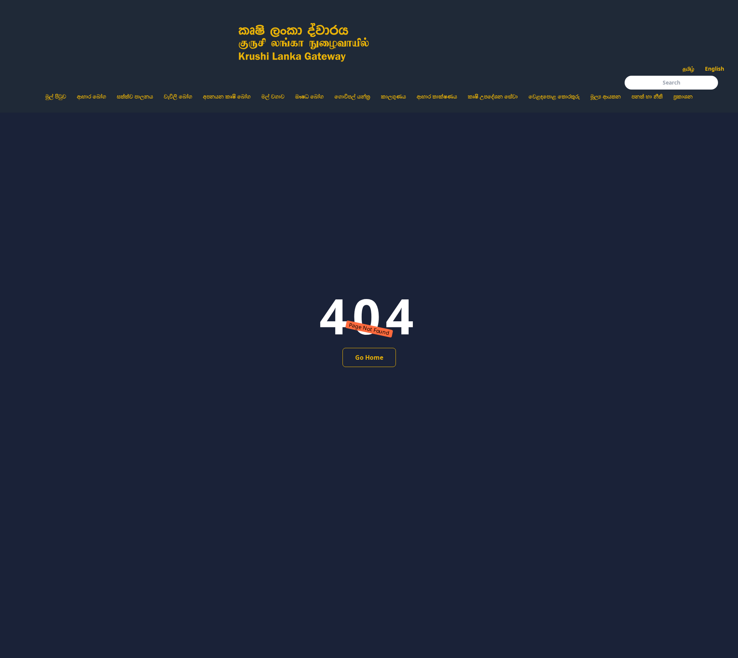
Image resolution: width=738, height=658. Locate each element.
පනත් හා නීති (647, 96)
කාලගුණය (393, 96)
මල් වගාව (272, 96)
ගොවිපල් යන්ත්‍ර (352, 96)
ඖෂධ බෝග (309, 96)
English (714, 68)
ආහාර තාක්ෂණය (437, 96)
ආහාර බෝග (91, 96)
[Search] (724, 84)
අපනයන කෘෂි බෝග (227, 96)
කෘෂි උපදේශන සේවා (493, 96)
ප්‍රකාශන (683, 96)
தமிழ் (688, 68)
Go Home (369, 357)
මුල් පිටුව (55, 96)
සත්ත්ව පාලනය (135, 96)
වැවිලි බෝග (178, 96)
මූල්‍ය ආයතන (605, 96)
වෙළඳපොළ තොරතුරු (554, 96)
